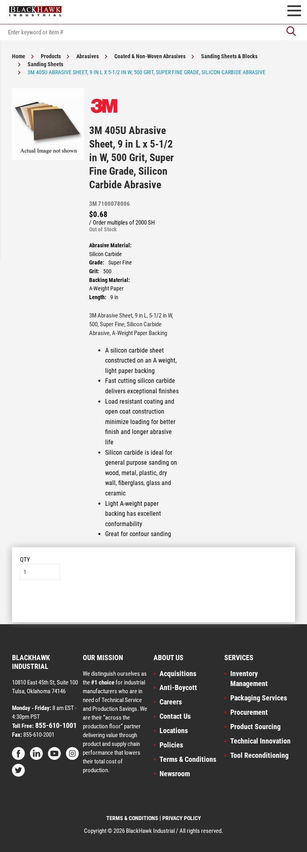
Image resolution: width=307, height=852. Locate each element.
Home (18, 56)
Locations (173, 730)
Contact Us (175, 716)
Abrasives (87, 56)
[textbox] (153, 32)
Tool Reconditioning (259, 755)
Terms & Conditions (187, 759)
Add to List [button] (154, 604)
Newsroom (174, 773)
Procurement (249, 712)
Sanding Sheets (45, 64)
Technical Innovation (260, 741)
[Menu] (294, 12)
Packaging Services (258, 698)
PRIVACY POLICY (181, 818)
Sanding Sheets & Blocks (229, 56)
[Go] (291, 32)
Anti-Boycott (178, 687)
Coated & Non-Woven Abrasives (149, 56)
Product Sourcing (255, 726)
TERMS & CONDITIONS (132, 818)
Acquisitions (177, 673)
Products (51, 56)
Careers (170, 702)
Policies (171, 745)
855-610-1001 (55, 725)
